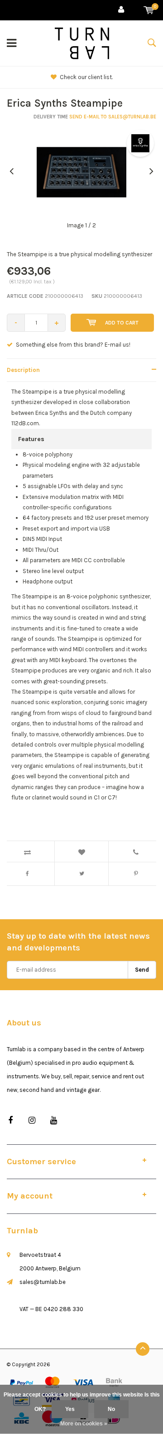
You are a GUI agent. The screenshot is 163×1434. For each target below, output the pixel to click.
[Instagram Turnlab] (32, 1120)
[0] (149, 10)
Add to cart (122, 323)
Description (23, 370)
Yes (70, 1409)
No (111, 1409)
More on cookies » (83, 1423)
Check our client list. (86, 77)
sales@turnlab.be (42, 1282)
